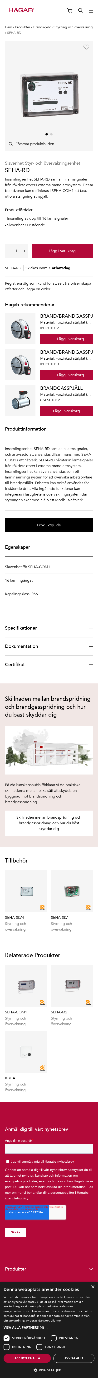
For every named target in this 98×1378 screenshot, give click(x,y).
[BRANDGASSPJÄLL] (20, 400)
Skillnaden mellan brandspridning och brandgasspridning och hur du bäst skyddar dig (48, 823)
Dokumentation (21, 646)
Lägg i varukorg (62, 251)
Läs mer (56, 1320)
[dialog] (49, 1330)
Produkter (15, 1269)
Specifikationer (21, 628)
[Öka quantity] (24, 251)
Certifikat (15, 665)
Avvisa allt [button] (73, 1358)
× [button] (92, 1287)
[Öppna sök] (80, 10)
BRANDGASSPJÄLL (61, 388)
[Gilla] (86, 47)
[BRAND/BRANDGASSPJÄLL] (20, 328)
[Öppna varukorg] (70, 10)
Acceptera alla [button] (27, 1358)
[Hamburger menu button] (91, 10)
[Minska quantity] (8, 251)
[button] (49, 1327)
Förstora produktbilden (34, 144)
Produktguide (49, 525)
